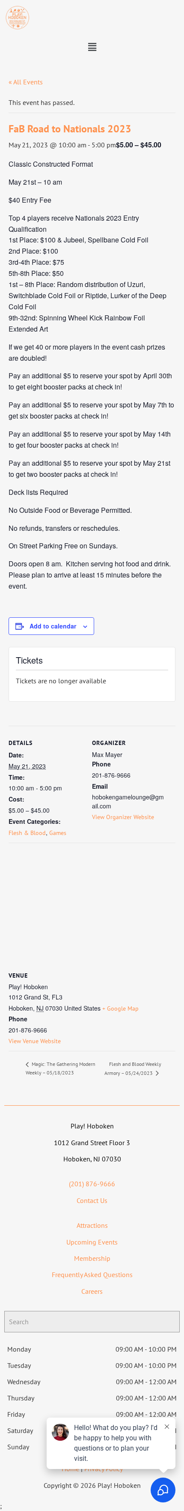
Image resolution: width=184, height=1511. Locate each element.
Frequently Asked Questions (92, 1274)
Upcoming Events (92, 1242)
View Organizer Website (123, 817)
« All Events (26, 82)
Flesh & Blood (27, 833)
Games (57, 833)
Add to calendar (53, 626)
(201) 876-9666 (92, 1183)
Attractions (92, 1225)
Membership (92, 1258)
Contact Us (92, 1200)
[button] (92, 47)
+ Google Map (120, 1008)
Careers (92, 1291)
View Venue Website (35, 1041)
